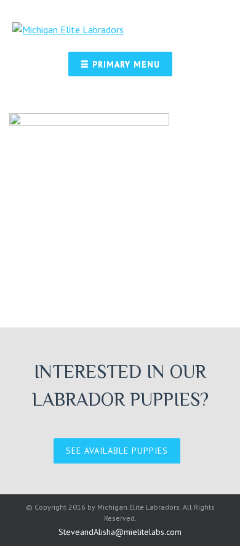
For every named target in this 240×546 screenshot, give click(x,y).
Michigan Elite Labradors (138, 507)
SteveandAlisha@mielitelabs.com (120, 531)
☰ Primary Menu (120, 64)
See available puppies (117, 450)
